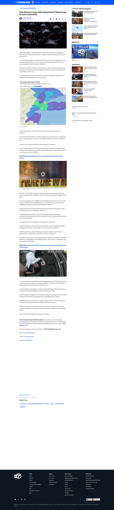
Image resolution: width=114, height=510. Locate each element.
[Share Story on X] (53, 19)
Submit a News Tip (90, 476)
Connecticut (78, 2)
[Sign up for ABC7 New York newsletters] (24, 499)
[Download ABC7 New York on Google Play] (96, 499)
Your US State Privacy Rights (43, 504)
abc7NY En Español (69, 495)
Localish (31, 486)
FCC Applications (74, 504)
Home (30, 476)
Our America (67, 488)
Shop (30, 488)
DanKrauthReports (30, 333)
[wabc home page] (17, 476)
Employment (88, 478)
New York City (45, 2)
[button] (14, 2)
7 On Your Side (32, 482)
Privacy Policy (16, 504)
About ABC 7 (88, 484)
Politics (66, 482)
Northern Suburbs (69, 2)
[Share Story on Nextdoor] (59, 19)
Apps (30, 492)
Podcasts (67, 492)
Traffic (30, 480)
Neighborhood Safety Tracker (71, 478)
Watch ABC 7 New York (34, 490)
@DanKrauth (29, 340)
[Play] (85, 51)
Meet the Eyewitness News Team (93, 480)
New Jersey (53, 2)
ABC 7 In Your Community (91, 482)
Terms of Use (51, 504)
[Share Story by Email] (62, 19)
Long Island (60, 2)
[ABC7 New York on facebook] (15, 499)
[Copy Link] (65, 19)
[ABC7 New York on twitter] (18, 499)
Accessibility (88, 486)
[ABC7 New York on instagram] (21, 499)
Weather (31, 478)
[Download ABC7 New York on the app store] (89, 499)
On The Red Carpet (69, 490)
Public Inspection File (66, 504)
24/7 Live (37, 2)
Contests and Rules (90, 488)
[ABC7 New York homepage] (25, 2)
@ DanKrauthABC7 (29, 336)
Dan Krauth (26, 17)
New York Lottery (68, 476)
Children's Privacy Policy (32, 504)
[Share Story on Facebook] (50, 19)
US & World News (69, 480)
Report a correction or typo (24, 395)
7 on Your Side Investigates (35, 484)
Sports (66, 486)
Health (66, 484)
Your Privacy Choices (23, 504)
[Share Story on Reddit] (56, 19)
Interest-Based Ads (57, 504)
